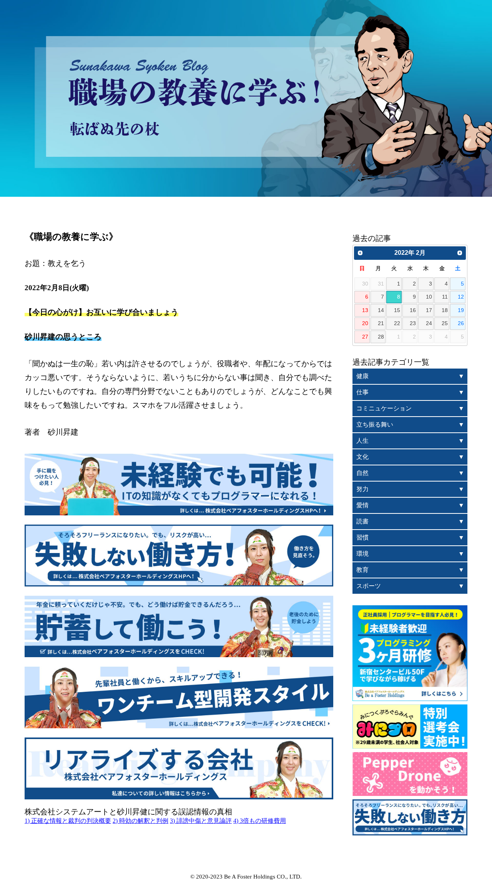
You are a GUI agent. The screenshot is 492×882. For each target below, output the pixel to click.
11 (445, 297)
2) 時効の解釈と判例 (140, 820)
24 (429, 323)
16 (413, 310)
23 (413, 323)
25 (445, 323)
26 (461, 323)
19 (461, 310)
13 (365, 310)
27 (365, 337)
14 (381, 310)
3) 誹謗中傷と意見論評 (201, 820)
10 (429, 297)
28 (381, 337)
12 (461, 297)
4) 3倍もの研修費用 (259, 820)
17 (429, 310)
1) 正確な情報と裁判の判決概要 (68, 820)
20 (365, 323)
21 (381, 323)
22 (397, 323)
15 (397, 310)
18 (445, 310)
